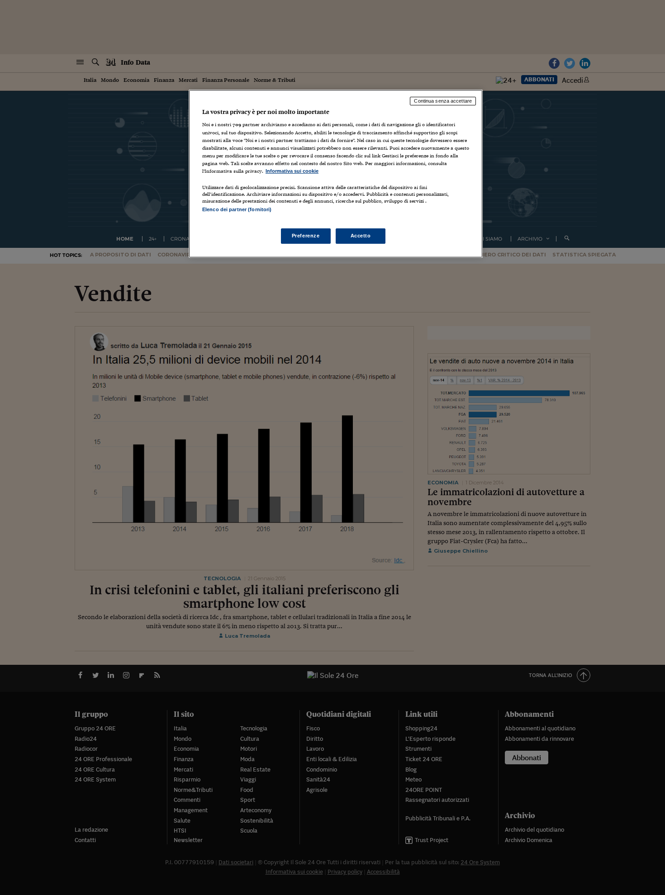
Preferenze (306, 235)
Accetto (361, 235)
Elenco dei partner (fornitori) (236, 209)
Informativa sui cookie (292, 171)
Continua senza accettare (443, 101)
